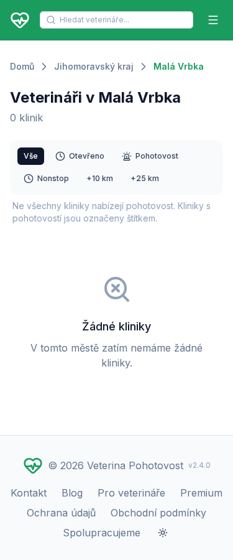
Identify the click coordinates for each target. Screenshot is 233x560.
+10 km (99, 178)
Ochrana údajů (61, 512)
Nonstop (53, 178)
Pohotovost (156, 156)
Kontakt (29, 493)
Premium (201, 493)
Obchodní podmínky (158, 512)
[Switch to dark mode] (162, 532)
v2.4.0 (199, 465)
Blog (72, 493)
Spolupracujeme (101, 532)
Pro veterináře (131, 493)
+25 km (144, 178)
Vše (31, 156)
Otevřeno (86, 156)
